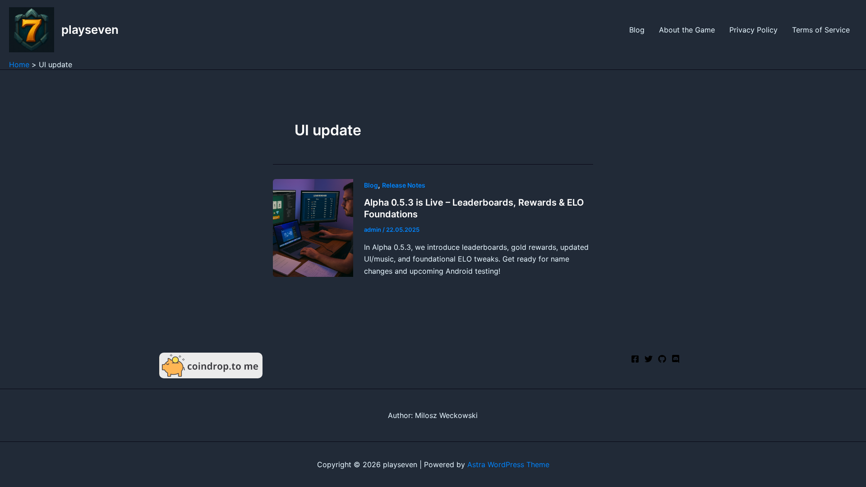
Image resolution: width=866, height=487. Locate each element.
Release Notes (403, 185)
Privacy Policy (753, 29)
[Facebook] (635, 359)
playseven (90, 30)
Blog (637, 29)
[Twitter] (649, 359)
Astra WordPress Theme (508, 464)
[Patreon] (676, 359)
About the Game (687, 29)
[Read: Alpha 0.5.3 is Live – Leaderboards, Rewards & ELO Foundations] (313, 227)
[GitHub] (662, 359)
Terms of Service (821, 29)
